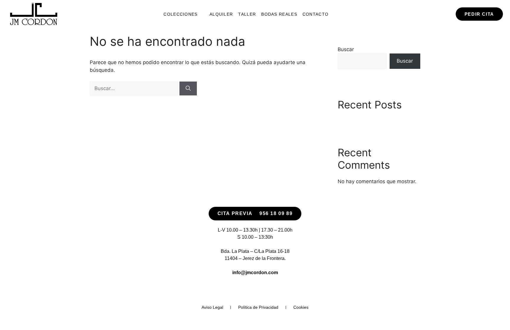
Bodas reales (279, 14)
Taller (247, 14)
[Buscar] (188, 89)
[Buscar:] (134, 88)
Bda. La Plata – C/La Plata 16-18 (255, 251)
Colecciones (180, 14)
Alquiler (221, 14)
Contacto (315, 14)
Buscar (346, 49)
